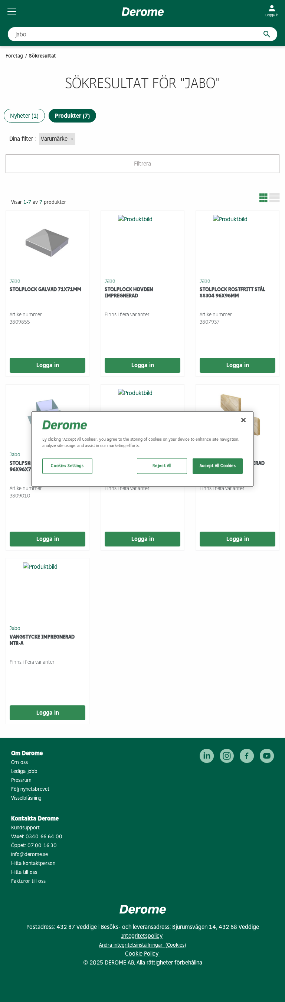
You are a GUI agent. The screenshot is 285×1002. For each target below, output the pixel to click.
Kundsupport (25, 828)
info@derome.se (29, 854)
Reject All (162, 465)
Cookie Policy (142, 953)
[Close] (243, 420)
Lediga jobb (24, 771)
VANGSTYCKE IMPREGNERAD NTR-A (42, 640)
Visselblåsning (26, 798)
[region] (142, 449)
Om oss (19, 762)
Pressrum (21, 780)
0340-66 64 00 (44, 836)
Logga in (47, 365)
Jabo (15, 280)
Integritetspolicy (142, 935)
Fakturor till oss (28, 881)
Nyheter (24, 115)
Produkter (72, 115)
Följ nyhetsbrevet (30, 789)
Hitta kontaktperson (33, 863)
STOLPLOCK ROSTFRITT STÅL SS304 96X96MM (232, 292)
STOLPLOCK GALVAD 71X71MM (45, 289)
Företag (14, 56)
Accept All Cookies (218, 465)
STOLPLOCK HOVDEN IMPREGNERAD (129, 292)
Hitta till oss (24, 872)
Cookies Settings (67, 465)
